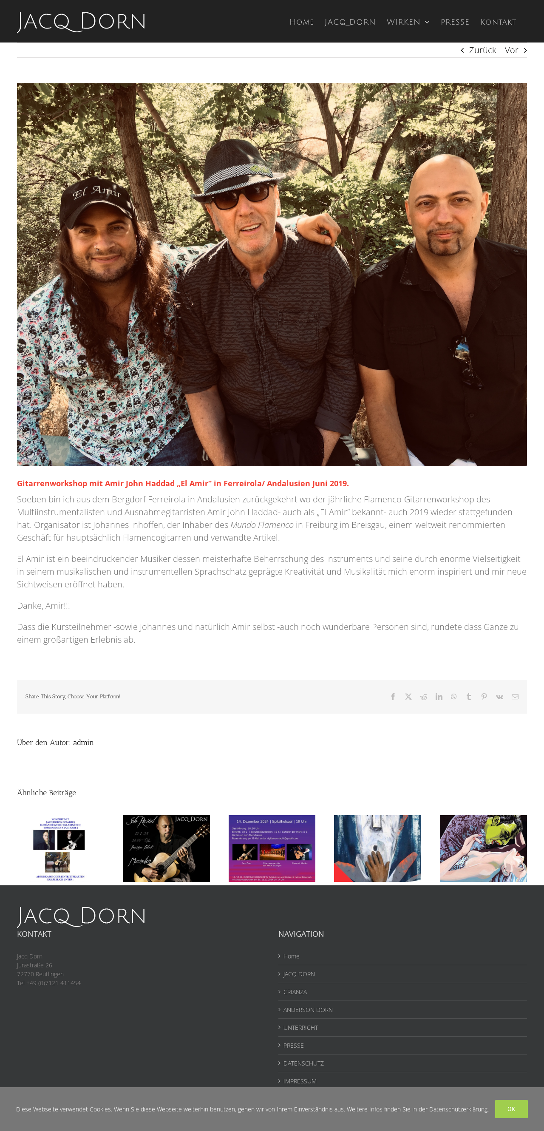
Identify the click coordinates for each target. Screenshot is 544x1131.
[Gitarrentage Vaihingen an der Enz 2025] (60, 821)
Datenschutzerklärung (458, 1109)
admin (83, 742)
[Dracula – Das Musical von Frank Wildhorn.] (483, 821)
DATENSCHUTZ (303, 1063)
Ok (511, 1109)
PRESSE (293, 1045)
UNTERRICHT (300, 1027)
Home (291, 956)
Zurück (482, 50)
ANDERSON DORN (308, 1010)
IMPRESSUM (300, 1081)
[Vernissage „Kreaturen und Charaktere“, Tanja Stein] (377, 821)
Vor (511, 50)
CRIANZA (295, 992)
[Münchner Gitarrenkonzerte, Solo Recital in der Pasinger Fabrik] (166, 821)
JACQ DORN (299, 974)
